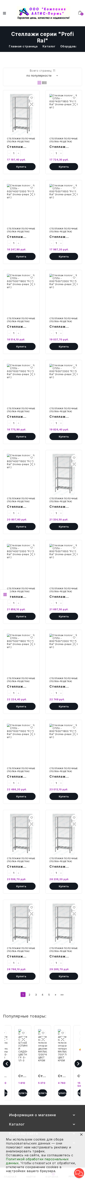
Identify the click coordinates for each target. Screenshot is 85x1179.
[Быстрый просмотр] (32, 104)
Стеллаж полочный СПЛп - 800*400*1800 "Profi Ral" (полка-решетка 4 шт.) (63, 507)
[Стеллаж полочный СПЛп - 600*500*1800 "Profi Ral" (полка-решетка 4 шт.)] (21, 294)
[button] (32, 98)
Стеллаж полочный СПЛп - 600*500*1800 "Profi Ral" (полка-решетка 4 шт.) (21, 327)
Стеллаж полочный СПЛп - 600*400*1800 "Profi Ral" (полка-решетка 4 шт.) (63, 147)
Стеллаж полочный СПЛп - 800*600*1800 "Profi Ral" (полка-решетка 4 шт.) (63, 776)
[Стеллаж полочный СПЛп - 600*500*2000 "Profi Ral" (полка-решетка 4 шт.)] (63, 294)
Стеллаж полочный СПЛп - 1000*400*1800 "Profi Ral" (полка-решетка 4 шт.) (21, 956)
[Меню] (5, 594)
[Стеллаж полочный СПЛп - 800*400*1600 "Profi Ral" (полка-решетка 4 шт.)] (21, 474)
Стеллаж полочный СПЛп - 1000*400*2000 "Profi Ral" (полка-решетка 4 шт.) (63, 956)
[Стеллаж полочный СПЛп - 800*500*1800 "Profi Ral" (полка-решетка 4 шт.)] (21, 654)
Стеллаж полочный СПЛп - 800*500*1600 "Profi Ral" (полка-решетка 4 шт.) (63, 597)
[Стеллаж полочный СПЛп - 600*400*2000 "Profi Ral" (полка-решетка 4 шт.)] (21, 204)
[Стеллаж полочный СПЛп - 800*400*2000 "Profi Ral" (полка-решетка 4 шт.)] (21, 564)
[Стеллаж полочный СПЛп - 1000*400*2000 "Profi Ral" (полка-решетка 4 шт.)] (63, 924)
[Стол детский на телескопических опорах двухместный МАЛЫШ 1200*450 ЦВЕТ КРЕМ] (42, 1050)
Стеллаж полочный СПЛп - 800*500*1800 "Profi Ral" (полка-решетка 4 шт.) (21, 686)
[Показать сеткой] (39, 82)
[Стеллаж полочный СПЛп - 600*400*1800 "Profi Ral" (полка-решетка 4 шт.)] (63, 114)
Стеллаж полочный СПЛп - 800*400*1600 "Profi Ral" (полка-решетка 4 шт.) (21, 507)
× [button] (81, 1134)
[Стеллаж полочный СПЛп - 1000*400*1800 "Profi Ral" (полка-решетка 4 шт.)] (21, 924)
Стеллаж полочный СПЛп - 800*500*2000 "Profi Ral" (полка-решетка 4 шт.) (63, 686)
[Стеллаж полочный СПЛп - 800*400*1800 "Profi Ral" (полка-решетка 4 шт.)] (63, 474)
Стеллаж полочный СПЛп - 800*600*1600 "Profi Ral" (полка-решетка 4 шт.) (21, 776)
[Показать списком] (44, 83)
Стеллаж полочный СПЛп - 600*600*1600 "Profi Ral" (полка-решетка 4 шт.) (21, 417)
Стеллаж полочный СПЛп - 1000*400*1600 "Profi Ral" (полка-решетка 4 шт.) (63, 867)
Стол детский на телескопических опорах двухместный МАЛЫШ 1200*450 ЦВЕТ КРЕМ (42, 1076)
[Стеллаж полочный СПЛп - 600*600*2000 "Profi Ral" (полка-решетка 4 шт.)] (63, 384)
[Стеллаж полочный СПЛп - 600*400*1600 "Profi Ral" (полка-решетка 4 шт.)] (21, 114)
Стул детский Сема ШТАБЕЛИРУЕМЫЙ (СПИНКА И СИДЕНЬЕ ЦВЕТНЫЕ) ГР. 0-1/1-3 (22, 1076)
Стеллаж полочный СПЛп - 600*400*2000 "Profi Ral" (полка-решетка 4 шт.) (21, 237)
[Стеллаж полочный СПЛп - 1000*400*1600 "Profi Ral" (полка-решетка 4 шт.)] (63, 834)
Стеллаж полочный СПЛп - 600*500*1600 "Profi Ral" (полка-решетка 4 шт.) (63, 237)
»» (62, 994)
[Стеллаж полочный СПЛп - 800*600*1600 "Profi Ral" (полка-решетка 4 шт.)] (21, 744)
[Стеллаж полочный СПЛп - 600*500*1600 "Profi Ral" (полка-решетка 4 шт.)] (63, 204)
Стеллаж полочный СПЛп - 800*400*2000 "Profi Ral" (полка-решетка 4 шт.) (21, 597)
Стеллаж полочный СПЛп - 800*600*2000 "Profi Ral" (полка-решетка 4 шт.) (21, 867)
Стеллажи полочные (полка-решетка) (21, 140)
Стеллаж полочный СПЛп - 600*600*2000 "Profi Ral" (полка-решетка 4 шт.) (63, 417)
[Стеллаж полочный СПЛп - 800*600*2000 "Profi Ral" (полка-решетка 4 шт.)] (21, 834)
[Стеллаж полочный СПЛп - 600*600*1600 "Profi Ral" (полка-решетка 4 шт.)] (21, 384)
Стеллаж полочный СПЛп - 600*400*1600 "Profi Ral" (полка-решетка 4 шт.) (21, 147)
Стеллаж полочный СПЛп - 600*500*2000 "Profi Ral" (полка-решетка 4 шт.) (63, 327)
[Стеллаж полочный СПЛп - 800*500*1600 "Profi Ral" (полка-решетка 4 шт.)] (63, 564)
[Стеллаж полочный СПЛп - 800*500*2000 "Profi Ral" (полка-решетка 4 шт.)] (63, 654)
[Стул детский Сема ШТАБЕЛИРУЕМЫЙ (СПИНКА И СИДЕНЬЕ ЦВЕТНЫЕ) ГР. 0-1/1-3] (22, 1050)
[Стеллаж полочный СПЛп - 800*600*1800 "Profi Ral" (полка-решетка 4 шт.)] (63, 744)
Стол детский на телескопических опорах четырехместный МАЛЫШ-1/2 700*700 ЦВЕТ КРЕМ (62, 1076)
